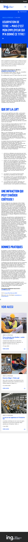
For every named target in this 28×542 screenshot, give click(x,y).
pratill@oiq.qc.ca (5, 289)
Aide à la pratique (7, 17)
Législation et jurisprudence (8, 71)
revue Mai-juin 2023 (11, 293)
